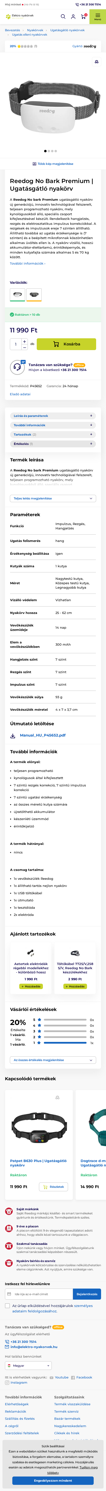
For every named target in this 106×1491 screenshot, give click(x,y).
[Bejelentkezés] (73, 16)
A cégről (11, 1426)
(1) (23, 46)
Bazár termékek (67, 1418)
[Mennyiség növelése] (25, 341)
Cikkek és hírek (66, 1433)
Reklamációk (15, 1411)
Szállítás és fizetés (20, 1418)
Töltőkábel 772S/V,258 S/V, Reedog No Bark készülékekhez (75, 968)
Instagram (19, 1382)
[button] (63, 16)
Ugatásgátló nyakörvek (67, 30)
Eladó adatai (20, 394)
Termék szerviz (66, 1411)
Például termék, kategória (38, 55)
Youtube (62, 1377)
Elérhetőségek (17, 1404)
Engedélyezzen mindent (53, 1480)
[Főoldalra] (20, 16)
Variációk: (18, 282)
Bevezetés (12, 30)
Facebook (84, 1377)
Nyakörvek (35, 30)
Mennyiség (16, 344)
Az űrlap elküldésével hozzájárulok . (52, 1308)
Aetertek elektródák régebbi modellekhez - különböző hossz (31, 968)
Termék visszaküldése (72, 1404)
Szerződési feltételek (22, 1433)
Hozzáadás (32, 986)
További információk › (27, 263)
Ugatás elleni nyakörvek (29, 34)
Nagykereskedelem (70, 1426)
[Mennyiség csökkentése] (25, 347)
